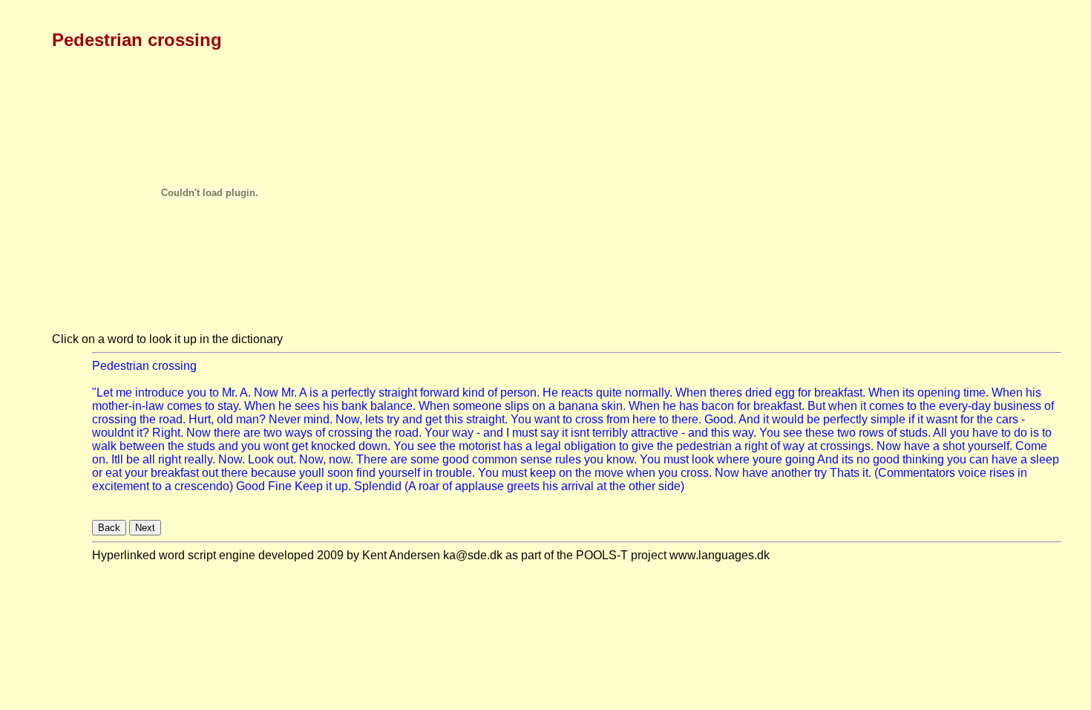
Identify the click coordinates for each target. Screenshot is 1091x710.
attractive (654, 432)
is (313, 392)
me (124, 392)
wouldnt (113, 432)
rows (871, 432)
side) (671, 486)
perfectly (353, 392)
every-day (965, 406)
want (547, 419)
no (863, 459)
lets (374, 419)
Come (1031, 446)
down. (374, 446)
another (791, 472)
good (455, 459)
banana (578, 406)
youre (767, 459)
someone (477, 406)
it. (866, 472)
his (1033, 392)
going (800, 459)
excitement (120, 486)
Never (285, 419)
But (816, 406)
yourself (399, 472)
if (911, 419)
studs (201, 446)
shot (954, 446)
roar (429, 486)
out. (286, 459)
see (792, 432)
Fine (280, 486)
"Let (102, 392)
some (424, 459)
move (608, 472)
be (813, 419)
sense (536, 459)
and (412, 419)
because (273, 472)
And (749, 419)
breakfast (175, 472)
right (755, 446)
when (842, 406)
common (494, 459)
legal (548, 446)
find (366, 472)
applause (479, 486)
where (733, 459)
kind (473, 392)
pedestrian (704, 446)
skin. (613, 406)
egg (785, 392)
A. (245, 392)
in (428, 472)
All (940, 432)
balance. (393, 406)
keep (543, 472)
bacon (717, 406)
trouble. (455, 472)
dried (758, 392)
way (463, 432)
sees (307, 406)
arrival (577, 486)
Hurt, (201, 419)
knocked (333, 446)
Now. (231, 459)
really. (199, 459)
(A (410, 486)
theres (726, 392)
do (1020, 432)
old (225, 419)
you (196, 392)
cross (589, 419)
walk (104, 446)
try (393, 419)
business (1017, 406)
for (804, 392)
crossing (174, 365)
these (819, 432)
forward (439, 392)
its (908, 392)
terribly (610, 432)
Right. (167, 432)
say (549, 432)
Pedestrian (120, 365)
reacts (577, 392)
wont (276, 446)
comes (184, 406)
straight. (487, 419)
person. (520, 392)
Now (266, 392)
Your (437, 432)
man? (251, 419)
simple (888, 419)
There (371, 459)
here (644, 419)
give (643, 446)
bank (354, 406)
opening (938, 392)
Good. (720, 419)
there (227, 432)
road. (172, 419)
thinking (923, 459)
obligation (590, 446)
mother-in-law (128, 406)
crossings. (847, 446)
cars (1007, 419)
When (691, 392)
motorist (479, 446)
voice (972, 472)
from (617, 419)
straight (398, 392)
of (492, 392)
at (812, 446)
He (550, 392)
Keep (309, 486)
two (272, 432)
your (136, 472)
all (148, 459)
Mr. (229, 392)
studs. (915, 432)
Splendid (378, 486)
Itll (117, 459)
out (210, 472)
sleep (1044, 459)
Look (261, 459)
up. (343, 486)
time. (976, 392)
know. (621, 459)
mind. (318, 419)
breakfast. (839, 392)
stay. (229, 406)
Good (250, 486)
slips (517, 406)
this (454, 419)
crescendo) (203, 486)
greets (523, 486)
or (97, 472)
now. (341, 459)
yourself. (990, 446)
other (642, 486)
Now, (348, 419)
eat (113, 472)
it (863, 406)
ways (298, 432)
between (142, 446)
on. (100, 459)
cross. (696, 472)
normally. (648, 392)
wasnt (941, 419)
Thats (844, 472)
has (688, 406)
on (539, 406)
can (979, 459)
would (788, 419)
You (521, 419)
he (285, 406)
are (252, 432)
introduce (159, 392)
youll (311, 472)
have (985, 432)
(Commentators (914, 472)
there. (686, 419)
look (703, 459)
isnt (580, 432)
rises (1002, 472)
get (433, 419)
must (524, 432)
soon (340, 472)
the (928, 406)
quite (609, 392)
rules (568, 459)
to (214, 392)
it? (143, 432)
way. (744, 432)
